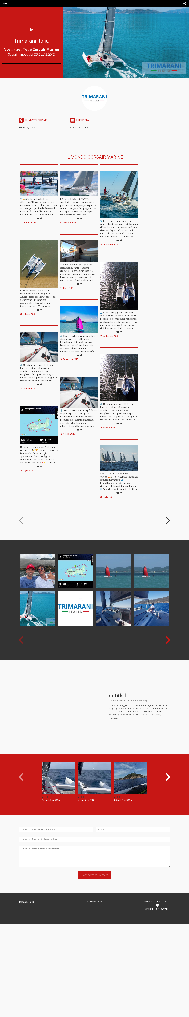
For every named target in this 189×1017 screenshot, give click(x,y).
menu (6, 3)
